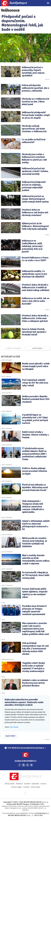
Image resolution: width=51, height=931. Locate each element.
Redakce (19, 784)
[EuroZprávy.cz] (16, 3)
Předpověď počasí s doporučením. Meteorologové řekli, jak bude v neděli (22, 23)
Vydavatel (35, 784)
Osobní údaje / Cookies (20, 787)
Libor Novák (13, 727)
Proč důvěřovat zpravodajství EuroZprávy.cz (26, 748)
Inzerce (43, 784)
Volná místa (35, 787)
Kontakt (27, 784)
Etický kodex (10, 784)
